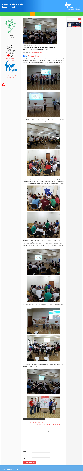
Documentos (39, 13)
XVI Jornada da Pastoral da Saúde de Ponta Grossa (34, 422)
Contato (47, 467)
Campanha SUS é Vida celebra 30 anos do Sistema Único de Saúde (49, 424)
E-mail (25, 455)
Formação (35, 419)
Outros (73, 13)
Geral (40, 45)
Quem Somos (39, 467)
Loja (26, 13)
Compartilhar (33, 56)
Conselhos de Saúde (63, 13)
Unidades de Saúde (50, 13)
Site (24, 458)
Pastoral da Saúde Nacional (36, 52)
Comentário (26, 434)
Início (35, 467)
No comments (35, 45)
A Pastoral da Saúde (7, 13)
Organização (18, 13)
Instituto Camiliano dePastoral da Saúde (11, 59)
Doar (32, 13)
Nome (24, 451)
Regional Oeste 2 (41, 419)
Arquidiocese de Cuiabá (27, 419)
